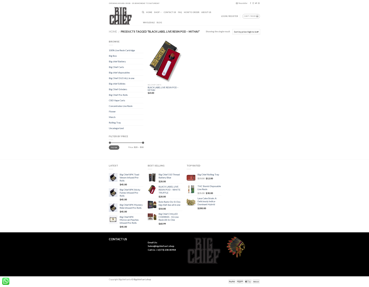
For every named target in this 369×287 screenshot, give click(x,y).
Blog (159, 22)
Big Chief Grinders (118, 89)
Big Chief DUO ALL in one (121, 78)
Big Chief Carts (116, 67)
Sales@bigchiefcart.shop (161, 246)
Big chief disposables (119, 72)
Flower (112, 111)
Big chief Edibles (117, 83)
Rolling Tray (115, 122)
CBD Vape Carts (117, 100)
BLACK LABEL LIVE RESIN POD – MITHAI (163, 88)
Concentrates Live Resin (120, 106)
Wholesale (149, 22)
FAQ (180, 12)
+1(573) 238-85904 (166, 249)
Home (149, 12)
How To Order (191, 12)
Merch (112, 117)
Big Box (113, 55)
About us (206, 12)
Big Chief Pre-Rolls (118, 94)
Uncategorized (116, 128)
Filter (114, 147)
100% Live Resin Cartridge (122, 50)
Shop (157, 12)
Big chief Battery (117, 61)
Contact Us (170, 12)
